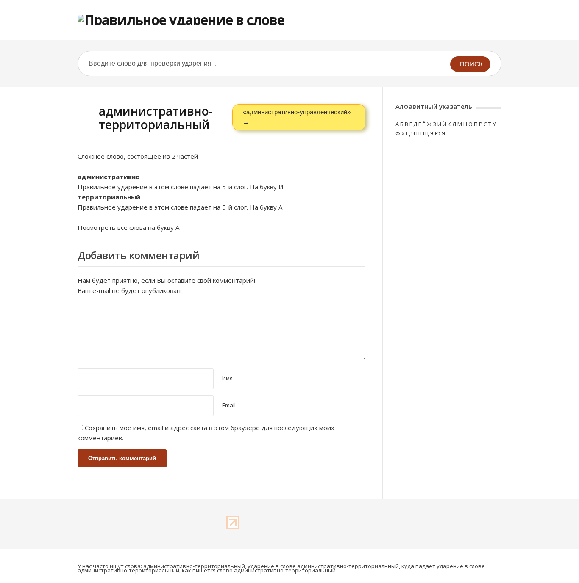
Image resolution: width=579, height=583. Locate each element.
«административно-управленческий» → (297, 117)
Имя (227, 378)
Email (229, 405)
